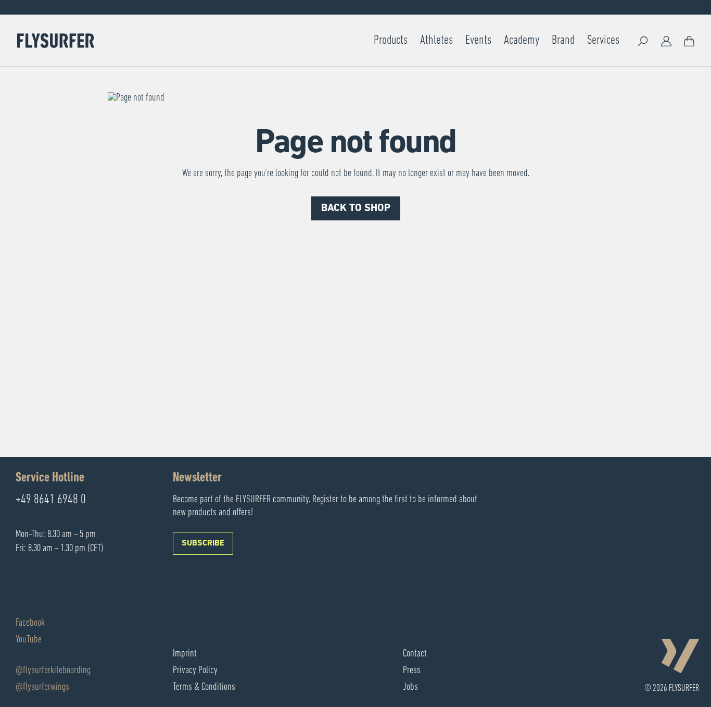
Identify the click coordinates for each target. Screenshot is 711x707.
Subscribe (203, 543)
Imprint (185, 654)
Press (412, 670)
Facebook (30, 623)
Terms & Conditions (204, 687)
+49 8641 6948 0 (51, 500)
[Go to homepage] (56, 40)
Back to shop (355, 208)
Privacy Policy (195, 670)
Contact (415, 654)
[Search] (643, 40)
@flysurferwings (42, 687)
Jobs (410, 687)
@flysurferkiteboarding (53, 670)
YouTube (29, 640)
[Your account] (666, 40)
